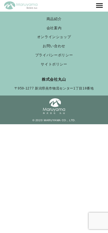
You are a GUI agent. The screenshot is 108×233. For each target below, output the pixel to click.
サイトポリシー (54, 64)
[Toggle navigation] (99, 5)
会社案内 (54, 28)
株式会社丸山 (54, 79)
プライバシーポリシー (54, 55)
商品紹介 (54, 19)
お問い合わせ (54, 46)
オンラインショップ (54, 37)
